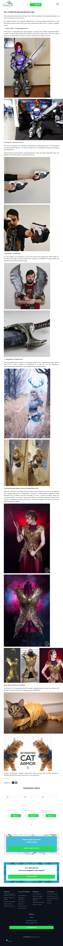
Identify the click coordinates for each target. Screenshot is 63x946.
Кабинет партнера (37, 904)
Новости (49, 900)
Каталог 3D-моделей (24, 891)
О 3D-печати (50, 891)
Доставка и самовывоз (9, 901)
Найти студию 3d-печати (31, 848)
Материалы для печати (53, 898)
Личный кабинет (8, 903)
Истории (49, 903)
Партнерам (35, 891)
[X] (13, 782)
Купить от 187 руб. (51, 816)
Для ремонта (21, 901)
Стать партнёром (31, 876)
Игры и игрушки (22, 906)
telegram (10, 941)
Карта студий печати (31, 922)
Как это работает (37, 894)
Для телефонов (22, 895)
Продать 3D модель (38, 896)
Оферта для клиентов (9, 906)
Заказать (37, 4)
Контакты (31, 914)
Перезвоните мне (31, 927)
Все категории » (22, 908)
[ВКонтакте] (16, 782)
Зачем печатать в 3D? (52, 896)
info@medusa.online (31, 920)
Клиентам (6, 891)
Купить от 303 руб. (16, 816)
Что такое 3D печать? (52, 894)
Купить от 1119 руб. (33, 816)
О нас (31, 917)
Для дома (20, 903)
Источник (6, 778)
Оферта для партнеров (38, 902)
